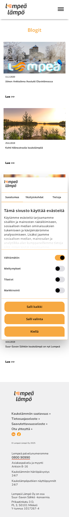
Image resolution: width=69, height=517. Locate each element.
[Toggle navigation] (60, 9)
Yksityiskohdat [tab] (34, 197)
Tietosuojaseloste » (26, 419)
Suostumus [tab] (12, 197)
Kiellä (34, 331)
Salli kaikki (34, 307)
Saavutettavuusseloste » (29, 424)
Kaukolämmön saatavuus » (31, 414)
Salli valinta (34, 319)
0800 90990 (21, 457)
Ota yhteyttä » (22, 429)
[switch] (60, 268)
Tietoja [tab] (57, 197)
